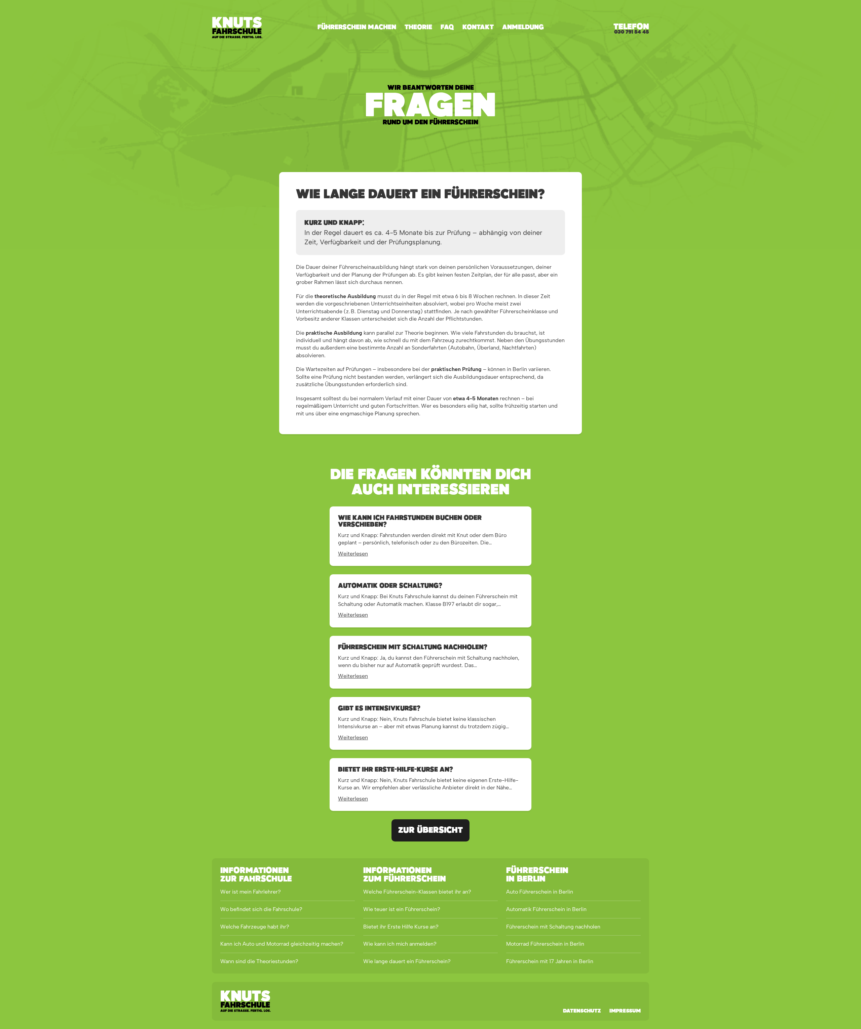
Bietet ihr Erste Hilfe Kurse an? (401, 926)
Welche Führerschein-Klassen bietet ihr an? (417, 892)
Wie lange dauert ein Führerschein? (407, 961)
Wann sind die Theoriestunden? (259, 961)
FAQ (447, 27)
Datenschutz (582, 1011)
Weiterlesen (353, 553)
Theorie (418, 27)
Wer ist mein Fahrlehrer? (250, 892)
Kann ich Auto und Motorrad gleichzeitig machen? (281, 944)
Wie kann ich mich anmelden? (400, 944)
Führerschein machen (356, 27)
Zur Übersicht (430, 830)
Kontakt (478, 27)
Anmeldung (523, 27)
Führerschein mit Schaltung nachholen (553, 926)
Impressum (625, 1011)
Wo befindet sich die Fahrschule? (261, 909)
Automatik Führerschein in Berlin (546, 909)
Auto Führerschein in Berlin (539, 892)
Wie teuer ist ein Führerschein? (401, 909)
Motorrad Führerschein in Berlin (545, 944)
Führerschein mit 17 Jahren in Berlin (549, 961)
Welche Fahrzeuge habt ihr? (254, 926)
